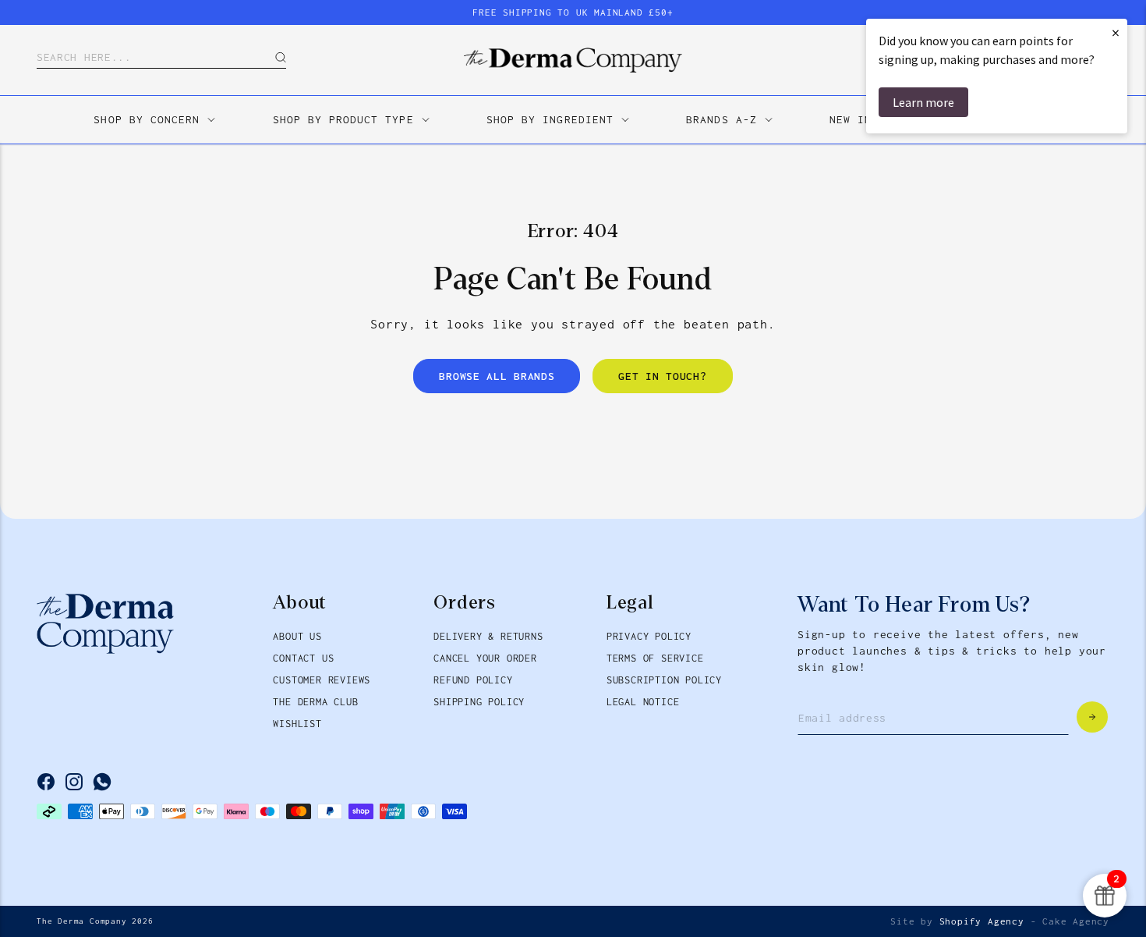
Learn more (923, 102)
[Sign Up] (1092, 717)
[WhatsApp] (102, 781)
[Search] (269, 57)
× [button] (1115, 32)
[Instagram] (74, 781)
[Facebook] (46, 781)
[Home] (573, 60)
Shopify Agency (981, 921)
